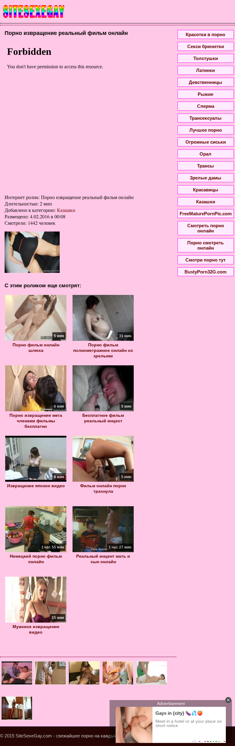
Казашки (66, 210)
